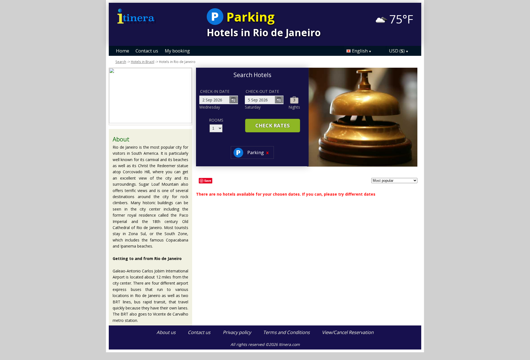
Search (120, 61)
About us (166, 332)
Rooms (216, 120)
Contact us (147, 51)
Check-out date (262, 91)
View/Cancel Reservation (347, 332)
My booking (177, 51)
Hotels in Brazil (142, 61)
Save (207, 180)
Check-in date (214, 91)
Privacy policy (237, 332)
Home (122, 51)
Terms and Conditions (286, 332)
